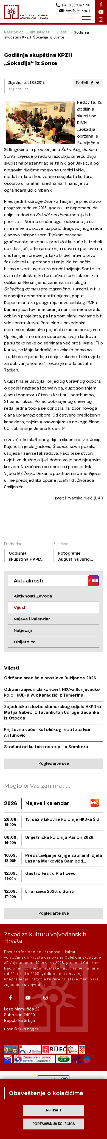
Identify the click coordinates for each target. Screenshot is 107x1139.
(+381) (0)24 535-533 (76, 5)
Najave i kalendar (32, 618)
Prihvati (53, 1110)
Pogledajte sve (53, 764)
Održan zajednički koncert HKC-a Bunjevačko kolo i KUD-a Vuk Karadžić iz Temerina (52, 693)
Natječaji (23, 630)
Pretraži (72, 17)
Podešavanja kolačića (53, 1124)
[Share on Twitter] (97, 83)
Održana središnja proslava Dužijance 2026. (50, 678)
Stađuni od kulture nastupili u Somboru (46, 747)
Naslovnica (14, 32)
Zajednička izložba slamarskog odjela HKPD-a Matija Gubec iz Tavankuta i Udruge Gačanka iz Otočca (52, 713)
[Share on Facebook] (91, 83)
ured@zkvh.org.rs (21, 1029)
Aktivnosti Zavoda (33, 596)
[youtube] (30, 998)
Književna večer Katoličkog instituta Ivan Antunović (48, 733)
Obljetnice (25, 641)
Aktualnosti (40, 32)
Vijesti (62, 32)
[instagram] (47, 998)
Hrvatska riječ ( (84, 498)
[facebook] (12, 998)
